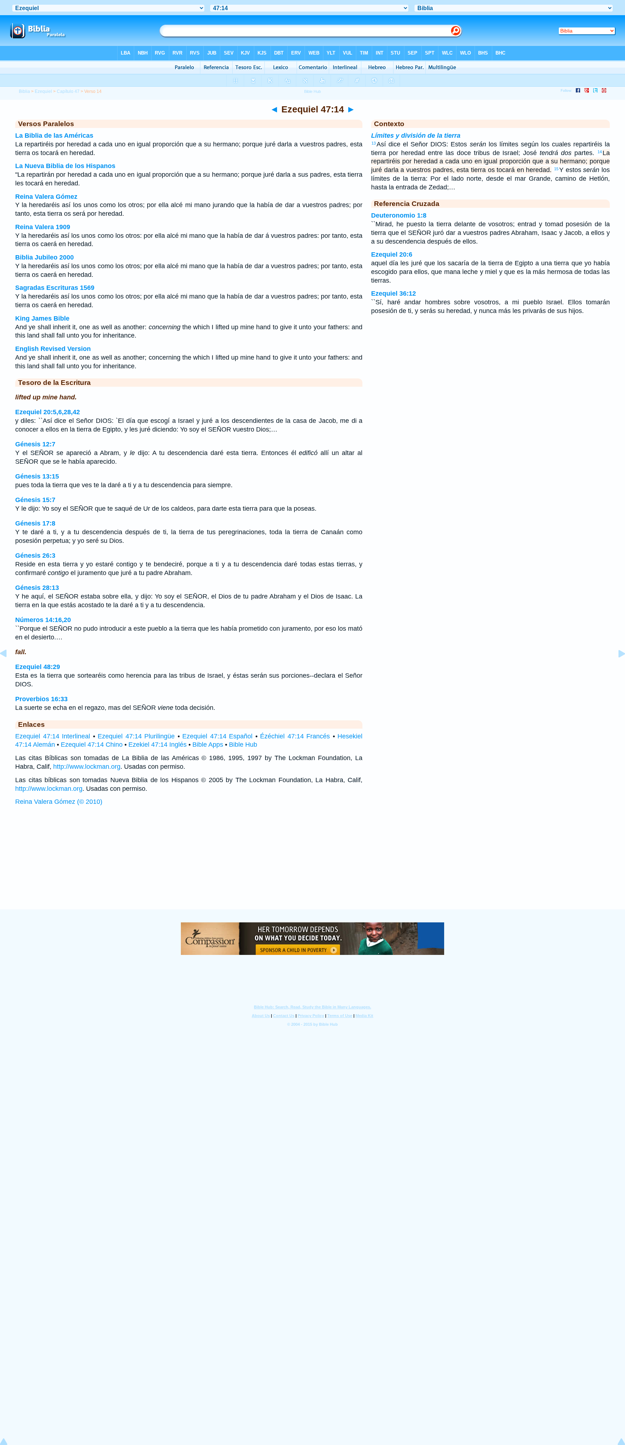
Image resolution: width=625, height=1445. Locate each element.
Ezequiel (43, 91)
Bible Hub (243, 744)
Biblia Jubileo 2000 (44, 257)
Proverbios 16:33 (41, 699)
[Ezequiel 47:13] (9, 669)
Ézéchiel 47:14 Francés (295, 736)
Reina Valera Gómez (46, 196)
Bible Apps (207, 744)
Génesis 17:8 (35, 523)
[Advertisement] (312, 865)
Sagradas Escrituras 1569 (54, 287)
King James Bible (42, 318)
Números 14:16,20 (43, 619)
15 (556, 169)
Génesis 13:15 (37, 476)
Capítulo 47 (68, 91)
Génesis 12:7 (35, 444)
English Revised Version (53, 348)
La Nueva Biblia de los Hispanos (65, 166)
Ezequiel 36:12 (393, 293)
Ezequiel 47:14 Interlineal (52, 736)
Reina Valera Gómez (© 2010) (58, 801)
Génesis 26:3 (35, 555)
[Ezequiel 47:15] (616, 669)
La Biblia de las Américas (54, 135)
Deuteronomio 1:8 (398, 215)
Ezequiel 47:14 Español (217, 736)
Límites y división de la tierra (415, 135)
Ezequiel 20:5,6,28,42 (47, 412)
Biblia (24, 91)
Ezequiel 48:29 (37, 666)
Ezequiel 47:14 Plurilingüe (136, 736)
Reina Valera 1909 (42, 227)
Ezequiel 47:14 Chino (92, 744)
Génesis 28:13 (37, 587)
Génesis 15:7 (35, 499)
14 (600, 152)
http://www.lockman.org (86, 766)
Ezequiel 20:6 (391, 254)
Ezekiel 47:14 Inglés (157, 744)
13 (373, 143)
